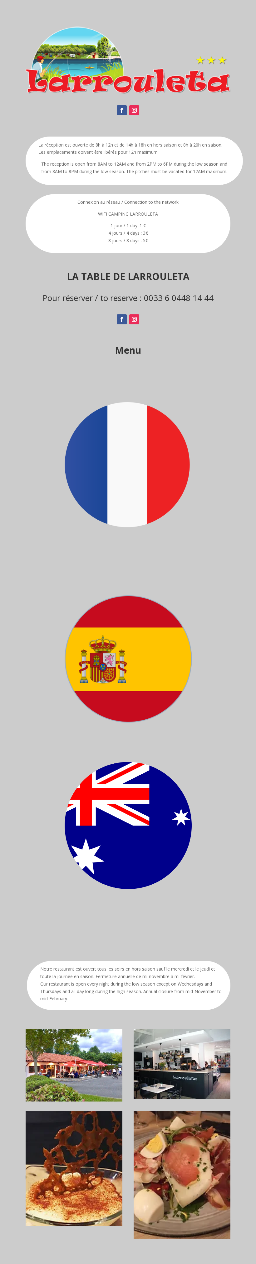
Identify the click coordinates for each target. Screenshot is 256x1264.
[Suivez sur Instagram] (134, 110)
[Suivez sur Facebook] (122, 110)
